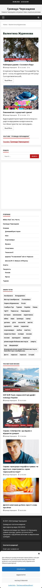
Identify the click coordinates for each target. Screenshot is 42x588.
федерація (13, 345)
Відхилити (21, 575)
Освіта (5, 265)
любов (19, 330)
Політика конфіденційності (25, 585)
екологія (21, 322)
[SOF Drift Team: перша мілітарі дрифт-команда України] (21, 380)
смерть (33, 341)
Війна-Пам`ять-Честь (11, 220)
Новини (23, 59)
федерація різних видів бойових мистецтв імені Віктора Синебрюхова (20, 350)
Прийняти (21, 569)
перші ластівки (9, 334)
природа (26, 338)
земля (16, 326)
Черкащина (25, 311)
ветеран (7, 315)
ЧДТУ (6, 311)
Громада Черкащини (21, 9)
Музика (8, 244)
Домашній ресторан (12, 231)
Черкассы (14, 311)
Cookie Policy (12, 585)
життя (30, 322)
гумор (28, 318)
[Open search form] (38, 17)
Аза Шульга (8, 296)
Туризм (28, 107)
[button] (39, 554)
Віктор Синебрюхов (11, 299)
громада (20, 318)
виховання (17, 315)
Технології (9, 252)
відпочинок (28, 315)
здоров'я (7, 326)
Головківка (26, 299)
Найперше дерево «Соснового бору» (21, 50)
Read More (9, 80)
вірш (12, 318)
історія (31, 355)
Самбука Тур (9, 307)
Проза (29, 59)
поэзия (29, 334)
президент (16, 338)
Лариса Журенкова (11, 303)
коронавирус (9, 330)
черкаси (14, 355)
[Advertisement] (21, 185)
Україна (27, 307)
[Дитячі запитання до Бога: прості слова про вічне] (21, 490)
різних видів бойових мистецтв (16, 341)
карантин (24, 326)
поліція (21, 334)
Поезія (7, 272)
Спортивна (9, 248)
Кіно (6, 236)
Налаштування (21, 580)
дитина (7, 322)
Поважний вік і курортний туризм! (21, 97)
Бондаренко (20, 296)
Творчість (7, 269)
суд (5, 345)
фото (6, 355)
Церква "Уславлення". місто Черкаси (19, 257)
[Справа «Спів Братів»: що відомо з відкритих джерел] (21, 416)
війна (6, 318)
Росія (23, 303)
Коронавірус (10, 240)
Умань (35, 307)
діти (14, 322)
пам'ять (27, 330)
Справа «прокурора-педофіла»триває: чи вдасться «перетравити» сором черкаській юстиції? (20, 469)
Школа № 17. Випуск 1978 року (16, 261)
